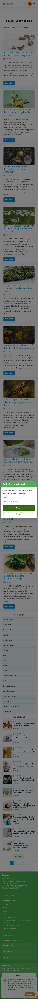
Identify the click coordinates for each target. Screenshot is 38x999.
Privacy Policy (7, 514)
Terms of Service (19, 514)
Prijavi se (19, 508)
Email (5, 497)
